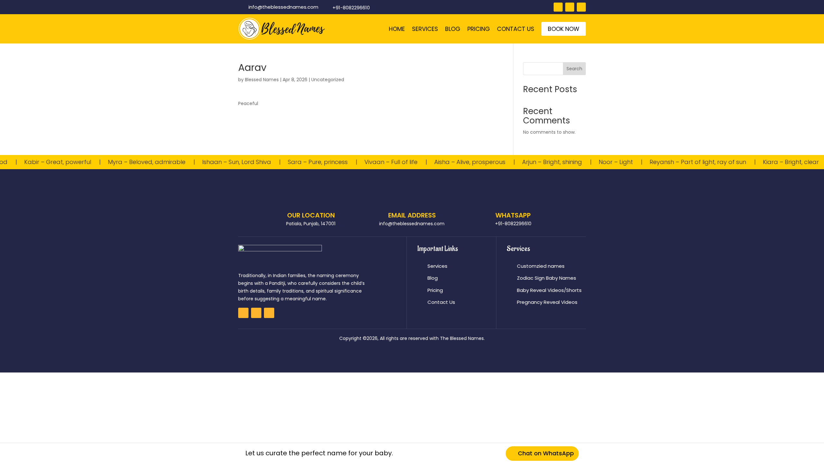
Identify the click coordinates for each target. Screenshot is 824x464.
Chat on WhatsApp (546, 453)
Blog (452, 29)
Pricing (478, 29)
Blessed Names (262, 79)
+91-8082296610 (351, 7)
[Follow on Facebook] (558, 7)
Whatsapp (513, 215)
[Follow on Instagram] (569, 7)
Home (397, 29)
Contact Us (515, 29)
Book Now (563, 29)
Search (574, 68)
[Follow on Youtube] (581, 7)
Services (425, 29)
